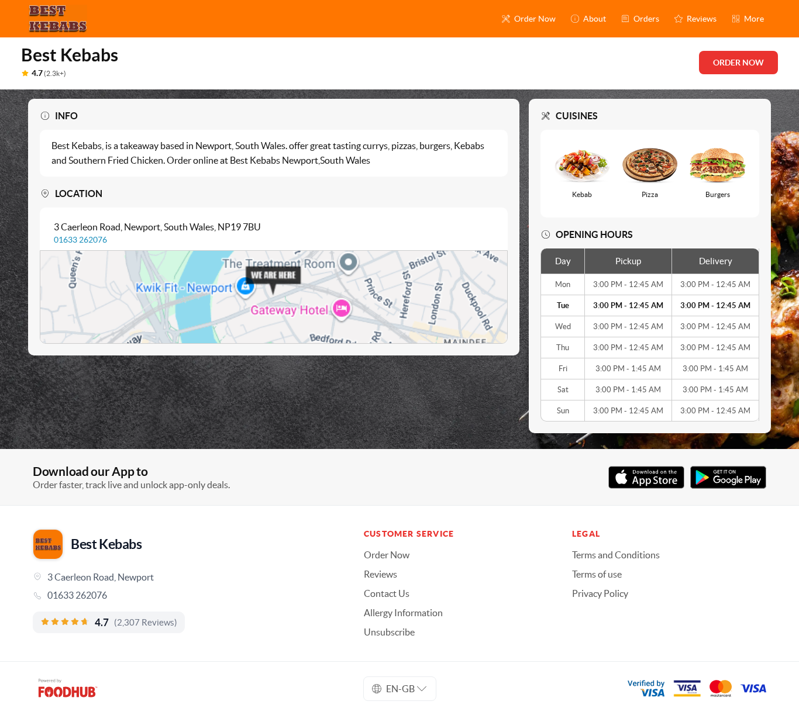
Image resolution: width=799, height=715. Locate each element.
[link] (182, 595)
